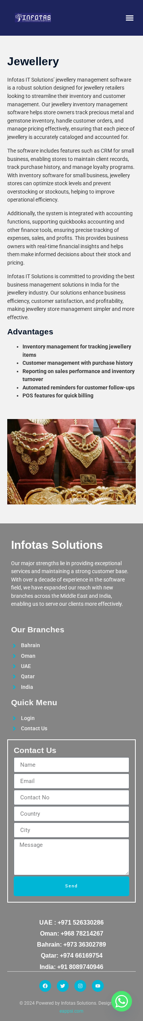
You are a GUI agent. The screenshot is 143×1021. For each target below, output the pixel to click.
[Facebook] (45, 986)
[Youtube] (98, 986)
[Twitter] (63, 986)
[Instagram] (80, 986)
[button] (129, 17)
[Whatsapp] (121, 1001)
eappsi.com (71, 1011)
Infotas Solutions (57, 545)
